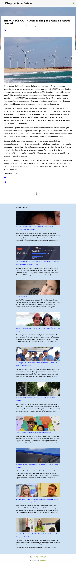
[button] (5, 30)
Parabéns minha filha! (21, 296)
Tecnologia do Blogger (39, 556)
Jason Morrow (43, 560)
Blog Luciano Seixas (18, 3)
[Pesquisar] (35, 3)
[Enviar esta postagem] (5, 178)
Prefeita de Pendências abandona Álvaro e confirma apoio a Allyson (33, 432)
